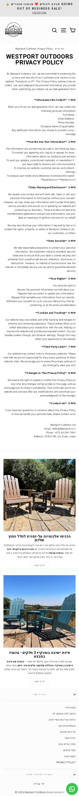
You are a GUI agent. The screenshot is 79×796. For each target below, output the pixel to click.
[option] (39, 8)
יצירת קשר (39, 694)
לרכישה (39, 565)
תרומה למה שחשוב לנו (64, 713)
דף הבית (59, 49)
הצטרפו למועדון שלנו (39, 774)
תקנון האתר (70, 756)
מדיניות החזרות (68, 732)
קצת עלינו (70, 707)
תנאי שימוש (69, 750)
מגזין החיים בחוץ (67, 744)
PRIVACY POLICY (66, 762)
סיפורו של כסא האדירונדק (62, 720)
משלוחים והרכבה (67, 726)
